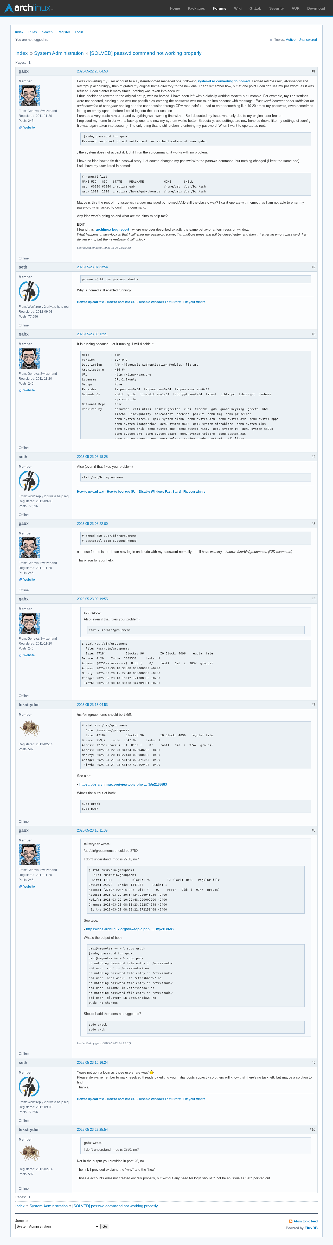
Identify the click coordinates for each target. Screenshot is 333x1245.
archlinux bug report (112, 229)
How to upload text (90, 302)
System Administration (59, 53)
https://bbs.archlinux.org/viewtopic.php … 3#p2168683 (123, 784)
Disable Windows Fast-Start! (160, 302)
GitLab (255, 8)
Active (291, 40)
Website (29, 127)
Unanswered (307, 40)
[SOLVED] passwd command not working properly (146, 53)
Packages (196, 8)
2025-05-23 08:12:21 (92, 334)
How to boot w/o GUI (121, 302)
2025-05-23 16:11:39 (92, 830)
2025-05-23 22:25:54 (92, 1130)
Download (316, 8)
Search (47, 32)
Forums (219, 8)
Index (19, 32)
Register (63, 32)
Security (276, 8)
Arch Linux (28, 8)
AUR (295, 8)
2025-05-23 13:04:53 (92, 705)
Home (175, 8)
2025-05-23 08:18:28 (92, 457)
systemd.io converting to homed (223, 81)
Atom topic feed (306, 1221)
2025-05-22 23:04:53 (92, 71)
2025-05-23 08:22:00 (92, 524)
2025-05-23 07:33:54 (92, 267)
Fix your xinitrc (194, 302)
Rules (32, 32)
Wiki (238, 8)
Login (79, 32)
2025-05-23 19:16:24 (92, 1063)
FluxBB (311, 1228)
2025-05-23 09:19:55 (92, 599)
